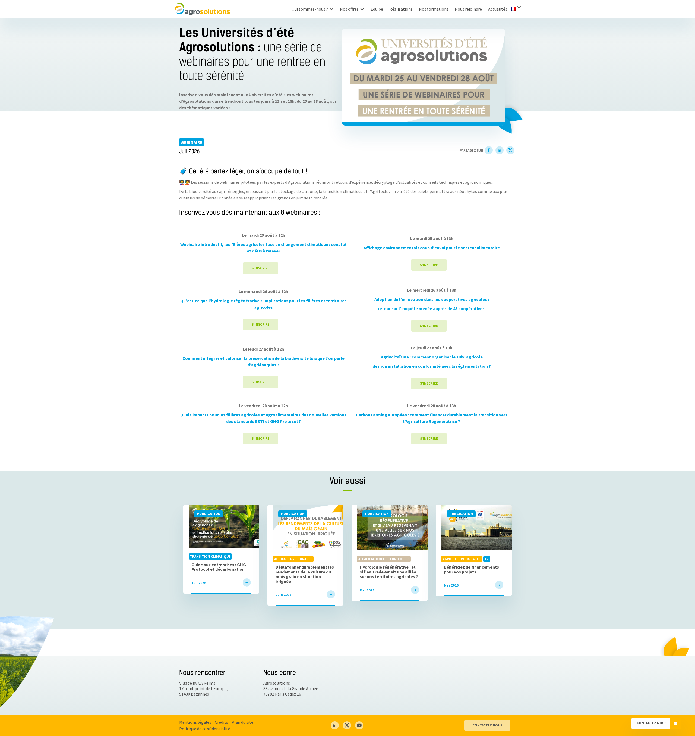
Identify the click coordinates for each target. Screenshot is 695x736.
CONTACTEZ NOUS (487, 725)
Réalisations (401, 9)
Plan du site (242, 722)
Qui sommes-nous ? (310, 9)
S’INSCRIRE (261, 268)
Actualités (497, 9)
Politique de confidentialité (204, 728)
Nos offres (349, 9)
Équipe (377, 9)
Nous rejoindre (468, 9)
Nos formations (433, 9)
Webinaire (192, 142)
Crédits (221, 722)
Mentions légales (195, 722)
